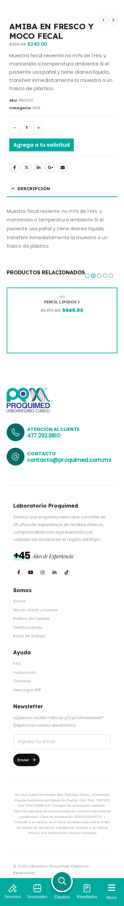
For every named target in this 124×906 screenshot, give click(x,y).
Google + (50, 167)
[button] (87, 276)
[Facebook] (18, 572)
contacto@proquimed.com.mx (69, 460)
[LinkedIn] (54, 572)
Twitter (26, 167)
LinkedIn (38, 167)
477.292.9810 (43, 436)
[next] (113, 20)
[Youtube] (30, 572)
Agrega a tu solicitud (41, 144)
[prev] (103, 20)
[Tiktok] (66, 572)
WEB (36, 108)
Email (62, 167)
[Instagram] (42, 572)
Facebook (14, 167)
